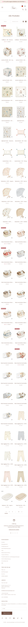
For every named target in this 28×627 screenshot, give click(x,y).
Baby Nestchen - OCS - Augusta (21, 505)
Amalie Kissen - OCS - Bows (21, 140)
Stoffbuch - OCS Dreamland (21, 39)
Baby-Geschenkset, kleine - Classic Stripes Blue (21, 262)
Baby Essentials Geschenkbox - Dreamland (20, 403)
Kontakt (3, 542)
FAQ (2, 550)
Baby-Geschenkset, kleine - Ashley (7, 242)
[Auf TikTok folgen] (18, 618)
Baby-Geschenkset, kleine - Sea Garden (7, 343)
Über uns (3, 569)
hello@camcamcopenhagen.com (7, 590)
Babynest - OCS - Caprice (7, 505)
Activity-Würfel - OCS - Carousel (21, 60)
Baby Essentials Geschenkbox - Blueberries (7, 383)
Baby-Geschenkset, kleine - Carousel (7, 322)
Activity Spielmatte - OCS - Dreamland (7, 120)
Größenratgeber (4, 576)
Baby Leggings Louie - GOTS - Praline (21, 485)
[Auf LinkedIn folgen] (21, 618)
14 (18, 511)
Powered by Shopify (21, 622)
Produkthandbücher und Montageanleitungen (10, 556)
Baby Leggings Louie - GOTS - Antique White (21, 465)
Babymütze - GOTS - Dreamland (7, 221)
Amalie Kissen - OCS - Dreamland (7, 161)
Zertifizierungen (4, 571)
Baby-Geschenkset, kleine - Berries (7, 262)
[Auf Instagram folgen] (6, 618)
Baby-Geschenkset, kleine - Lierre (7, 302)
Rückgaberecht (4, 544)
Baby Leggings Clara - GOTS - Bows (21, 423)
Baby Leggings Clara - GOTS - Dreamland (7, 464)
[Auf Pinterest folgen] (10, 618)
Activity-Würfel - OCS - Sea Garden (7, 60)
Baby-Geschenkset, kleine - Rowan (21, 322)
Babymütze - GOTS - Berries (21, 181)
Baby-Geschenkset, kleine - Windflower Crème (21, 343)
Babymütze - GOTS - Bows (7, 201)
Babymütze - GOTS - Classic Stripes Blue (21, 201)
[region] (14, 524)
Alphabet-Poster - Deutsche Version (7, 141)
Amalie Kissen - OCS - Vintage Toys (21, 161)
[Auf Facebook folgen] (2, 618)
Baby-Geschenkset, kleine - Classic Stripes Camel (7, 282)
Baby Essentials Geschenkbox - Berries (20, 363)
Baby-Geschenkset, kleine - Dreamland (21, 282)
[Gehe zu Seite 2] (21, 511)
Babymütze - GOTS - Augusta (7, 181)
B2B (2, 563)
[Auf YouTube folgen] (14, 618)
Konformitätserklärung (6, 558)
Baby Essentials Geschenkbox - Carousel (20, 383)
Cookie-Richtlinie (5, 554)
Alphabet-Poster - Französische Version (20, 120)
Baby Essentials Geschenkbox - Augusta (7, 363)
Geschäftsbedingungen (6, 548)
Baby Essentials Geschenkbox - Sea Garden (7, 423)
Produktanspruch (4, 546)
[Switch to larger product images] (23, 21)
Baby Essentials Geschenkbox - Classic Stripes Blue (7, 403)
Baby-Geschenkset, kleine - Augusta (21, 242)
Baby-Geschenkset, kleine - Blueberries (21, 302)
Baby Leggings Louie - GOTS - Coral (7, 485)
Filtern (5, 21)
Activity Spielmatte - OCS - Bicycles (7, 100)
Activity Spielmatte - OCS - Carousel (20, 100)
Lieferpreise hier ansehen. (14, 529)
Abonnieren (7, 613)
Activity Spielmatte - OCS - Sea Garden (20, 80)
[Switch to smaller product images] (26, 21)
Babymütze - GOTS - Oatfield (21, 221)
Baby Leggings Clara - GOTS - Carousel (7, 444)
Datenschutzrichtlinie (5, 552)
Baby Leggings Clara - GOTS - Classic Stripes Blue (21, 444)
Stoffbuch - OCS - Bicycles (7, 39)
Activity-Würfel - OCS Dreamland (7, 80)
